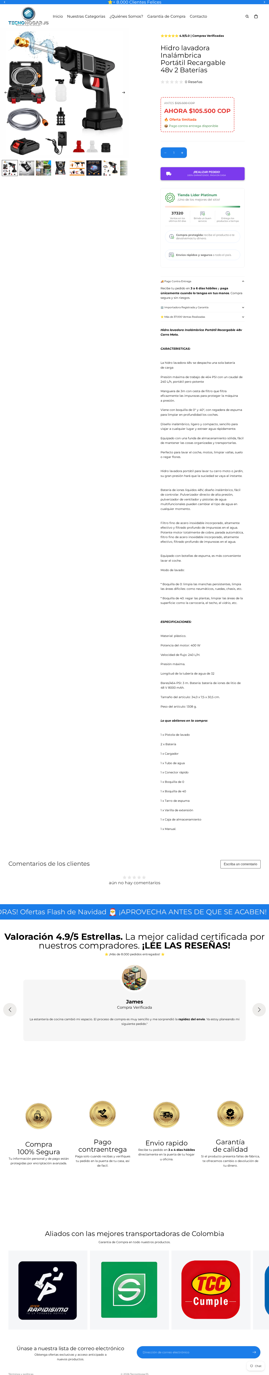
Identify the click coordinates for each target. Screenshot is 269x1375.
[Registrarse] (254, 1352)
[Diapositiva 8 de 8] (127, 168)
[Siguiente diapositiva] (124, 93)
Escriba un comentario (240, 864)
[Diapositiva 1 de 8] (9, 168)
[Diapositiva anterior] (4, 93)
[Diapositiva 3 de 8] (43, 168)
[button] (10, 1009)
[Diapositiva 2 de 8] (26, 168)
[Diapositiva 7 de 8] (110, 168)
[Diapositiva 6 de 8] (94, 168)
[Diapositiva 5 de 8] (77, 168)
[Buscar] (247, 16)
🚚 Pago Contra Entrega (176, 281)
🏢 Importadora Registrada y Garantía (184, 307)
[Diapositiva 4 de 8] (60, 168)
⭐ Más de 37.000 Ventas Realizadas (183, 316)
